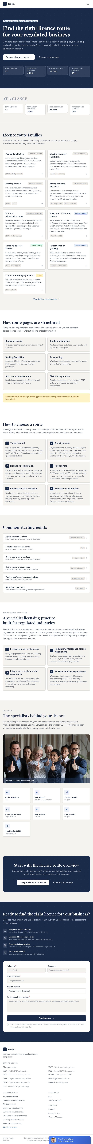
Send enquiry (45, 1018)
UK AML (60, 1075)
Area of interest (13, 987)
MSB (61, 1071)
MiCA (15, 1071)
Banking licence (9, 1104)
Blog (50, 1096)
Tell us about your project (18, 997)
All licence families (10, 1127)
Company (51, 966)
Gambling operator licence (13, 1119)
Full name (11, 966)
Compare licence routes (17, 57)
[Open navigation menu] (88, 4)
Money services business (13, 1108)
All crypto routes (9, 1067)
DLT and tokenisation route (13, 1112)
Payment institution (10, 1096)
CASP (17, 1079)
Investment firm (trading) (12, 1123)
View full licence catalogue (45, 299)
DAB (58, 1079)
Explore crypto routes (49, 57)
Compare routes (54, 1100)
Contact (51, 1109)
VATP (61, 1067)
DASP (16, 1082)
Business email (14, 976)
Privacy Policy (54, 1113)
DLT (16, 1086)
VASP (16, 1075)
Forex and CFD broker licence (15, 1116)
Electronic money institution (14, 1100)
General (58, 1082)
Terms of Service (55, 1117)
